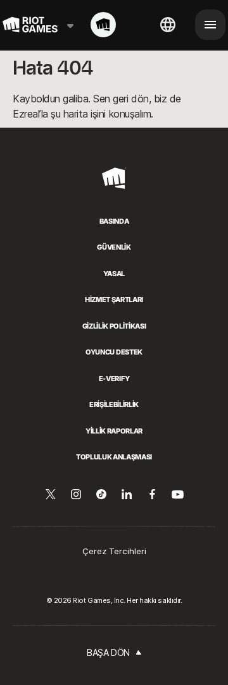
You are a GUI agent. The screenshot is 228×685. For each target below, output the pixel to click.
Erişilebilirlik (114, 404)
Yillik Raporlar (114, 431)
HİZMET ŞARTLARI (114, 299)
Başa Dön (108, 652)
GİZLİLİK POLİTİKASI (114, 326)
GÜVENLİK (113, 247)
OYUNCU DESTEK (114, 352)
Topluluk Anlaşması (114, 456)
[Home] (103, 24)
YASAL (114, 273)
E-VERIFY (114, 378)
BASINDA (114, 221)
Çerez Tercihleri (114, 551)
